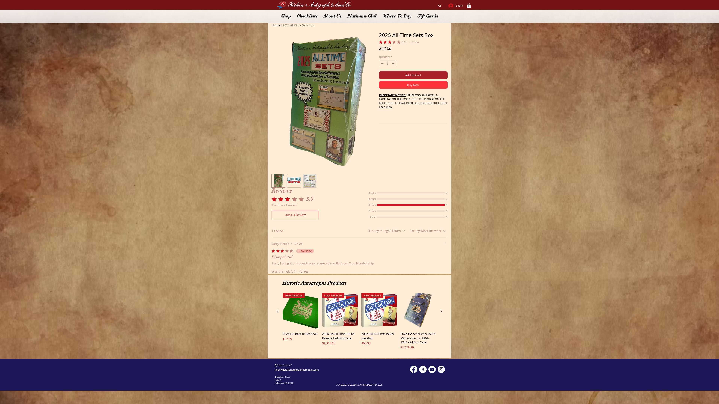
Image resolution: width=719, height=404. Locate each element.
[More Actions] (445, 243)
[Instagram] (441, 369)
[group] (359, 321)
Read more (386, 107)
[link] (399, 42)
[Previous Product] (277, 311)
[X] (423, 369)
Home (275, 25)
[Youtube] (432, 369)
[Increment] (393, 63)
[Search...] (439, 5)
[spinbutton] (387, 63)
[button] (469, 5)
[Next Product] (441, 311)
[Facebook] (413, 369)
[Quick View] (418, 311)
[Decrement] (382, 63)
